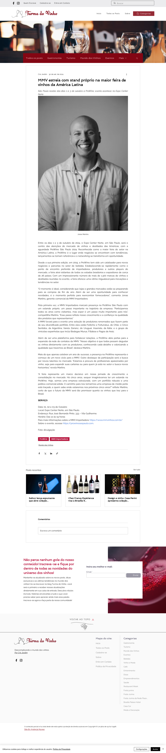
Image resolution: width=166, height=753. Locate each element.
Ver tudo (136, 470)
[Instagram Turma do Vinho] (18, 3)
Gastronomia (54, 58)
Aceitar (155, 749)
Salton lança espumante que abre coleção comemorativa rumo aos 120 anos (42, 499)
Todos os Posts (102, 648)
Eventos (109, 58)
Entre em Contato (104, 662)
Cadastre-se (101, 652)
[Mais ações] (126, 74)
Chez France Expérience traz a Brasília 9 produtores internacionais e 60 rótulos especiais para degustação (82, 499)
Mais (121, 58)
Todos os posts (34, 58)
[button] (143, 13)
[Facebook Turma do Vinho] (13, 3)
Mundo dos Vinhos (90, 58)
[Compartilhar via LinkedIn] (51, 453)
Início (98, 643)
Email (88, 572)
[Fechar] (163, 749)
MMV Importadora (59, 439)
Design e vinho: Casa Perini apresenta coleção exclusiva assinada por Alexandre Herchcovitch (122, 499)
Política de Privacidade (104, 666)
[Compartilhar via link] (57, 453)
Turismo (70, 58)
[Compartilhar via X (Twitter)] (45, 453)
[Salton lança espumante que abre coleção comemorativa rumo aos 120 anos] (43, 484)
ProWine (43, 439)
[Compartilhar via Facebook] (39, 453)
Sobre (98, 657)
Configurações (141, 749)
